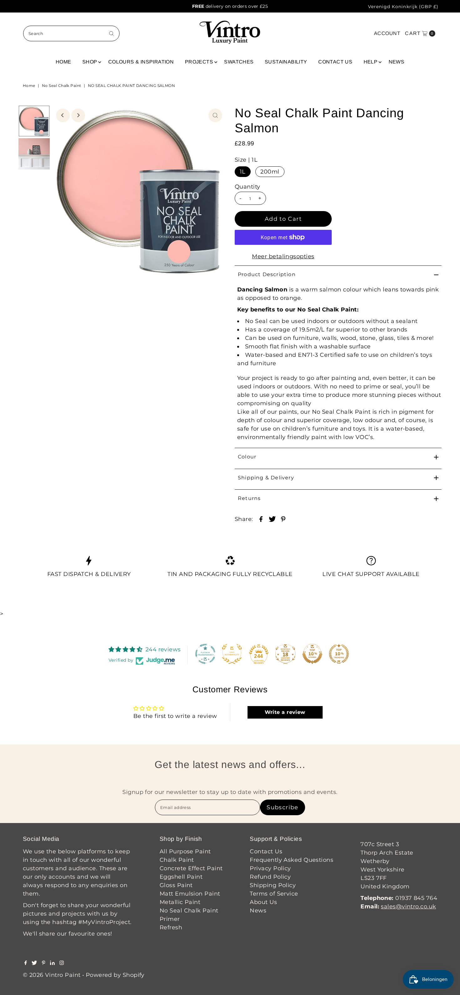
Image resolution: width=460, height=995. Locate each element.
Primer (170, 919)
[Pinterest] (43, 963)
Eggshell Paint (181, 876)
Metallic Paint (180, 902)
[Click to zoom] (215, 115)
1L (243, 171)
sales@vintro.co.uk (408, 906)
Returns (249, 498)
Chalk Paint (177, 859)
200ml (269, 171)
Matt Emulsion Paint (190, 893)
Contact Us (335, 61)
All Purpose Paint (185, 851)
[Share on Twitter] (272, 518)
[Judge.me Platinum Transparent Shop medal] (205, 654)
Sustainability (286, 61)
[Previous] (63, 115)
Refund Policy (270, 876)
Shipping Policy (273, 885)
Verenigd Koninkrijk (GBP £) (403, 6)
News (397, 61)
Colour (247, 457)
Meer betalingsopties (283, 256)
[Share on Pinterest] (283, 518)
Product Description (267, 274)
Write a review (285, 712)
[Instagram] (61, 963)
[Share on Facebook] (261, 518)
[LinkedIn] (52, 963)
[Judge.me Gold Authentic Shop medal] (232, 654)
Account (387, 33)
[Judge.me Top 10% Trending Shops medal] (339, 654)
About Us (263, 902)
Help (371, 61)
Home (63, 61)
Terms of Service (274, 893)
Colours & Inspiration (141, 61)
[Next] (78, 115)
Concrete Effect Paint (191, 868)
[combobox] (71, 33)
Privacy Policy (270, 868)
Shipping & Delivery (266, 478)
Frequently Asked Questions (291, 859)
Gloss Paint (176, 885)
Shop (89, 61)
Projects (199, 61)
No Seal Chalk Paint (61, 85)
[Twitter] (34, 963)
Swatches (238, 61)
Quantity (247, 186)
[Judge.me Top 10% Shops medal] (312, 654)
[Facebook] (25, 963)
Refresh (171, 927)
